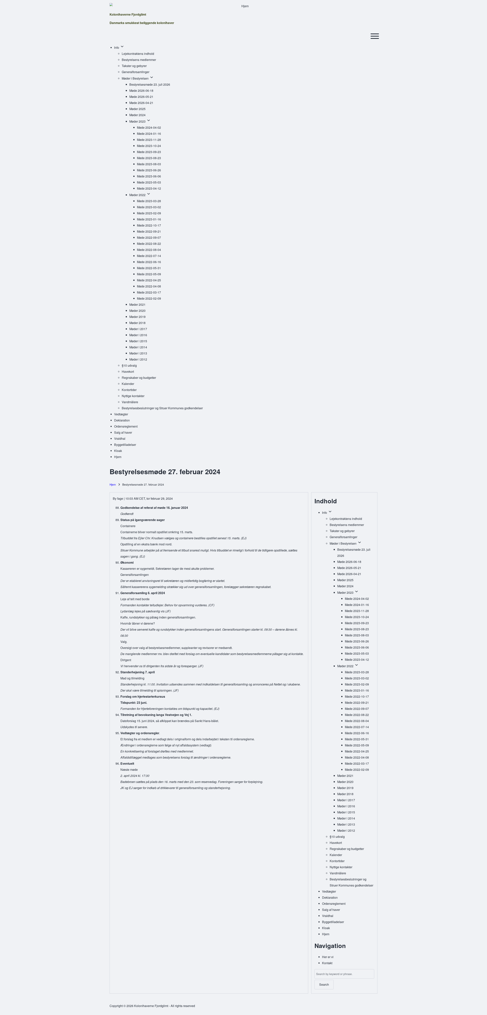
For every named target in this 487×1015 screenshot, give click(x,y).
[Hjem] (243, 6)
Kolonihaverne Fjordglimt (128, 14)
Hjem (113, 484)
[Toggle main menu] (374, 36)
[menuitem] (117, 47)
